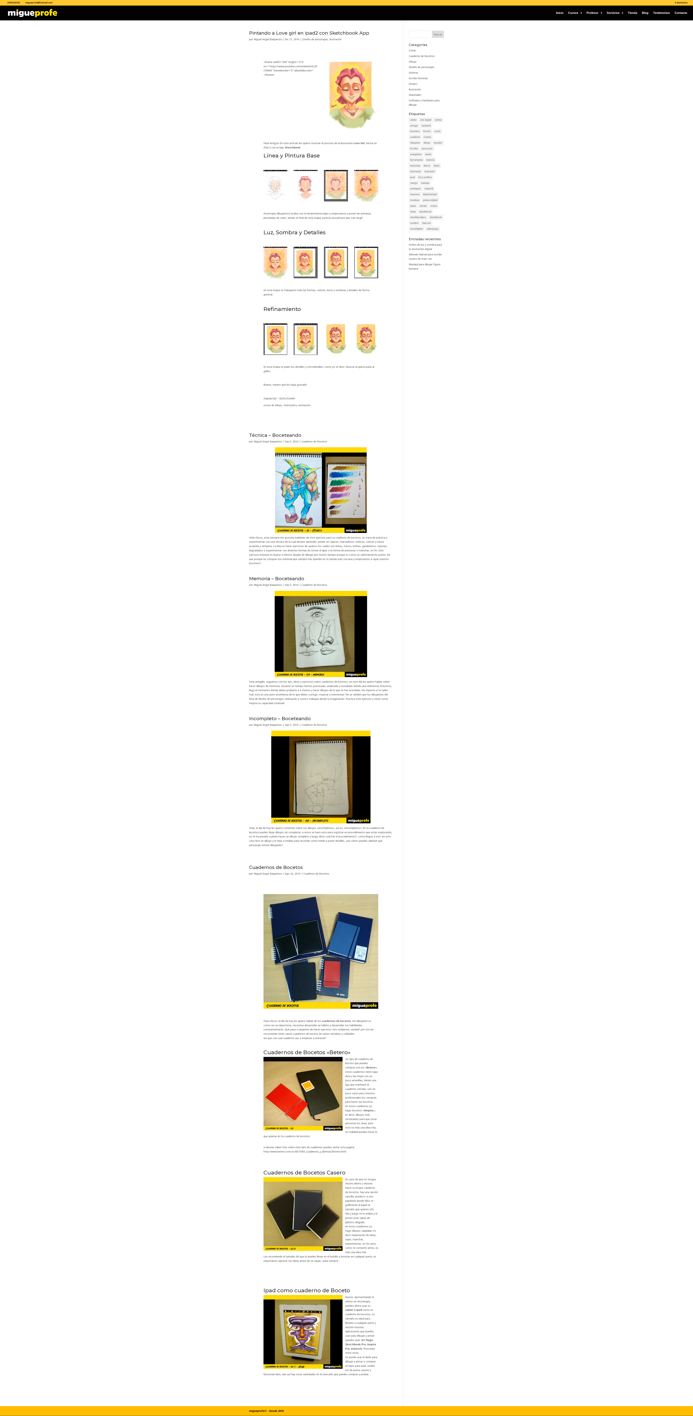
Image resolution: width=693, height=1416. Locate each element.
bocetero (415, 131)
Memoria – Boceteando (276, 578)
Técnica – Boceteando (275, 435)
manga (413, 183)
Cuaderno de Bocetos (314, 441)
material (429, 188)
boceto (427, 131)
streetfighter (416, 228)
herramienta (416, 159)
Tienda (632, 13)
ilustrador (430, 171)
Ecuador (438, 142)
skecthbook (425, 211)
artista (438, 119)
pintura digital (430, 200)
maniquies (415, 188)
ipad (412, 177)
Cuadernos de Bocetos (276, 867)
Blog (645, 13)
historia (430, 159)
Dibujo (413, 61)
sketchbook (436, 217)
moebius (414, 200)
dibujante (415, 142)
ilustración (415, 171)
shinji (413, 211)
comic (437, 131)
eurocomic (427, 148)
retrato (423, 205)
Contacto (681, 13)
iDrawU (413, 83)
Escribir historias (418, 78)
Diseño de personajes (315, 39)
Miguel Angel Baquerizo (268, 39)
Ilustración (335, 39)
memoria (415, 194)
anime (413, 119)
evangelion (416, 154)
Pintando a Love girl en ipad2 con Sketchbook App (309, 33)
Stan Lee (426, 223)
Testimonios (661, 13)
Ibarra (427, 165)
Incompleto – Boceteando (280, 718)
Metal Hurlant (430, 194)
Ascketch (426, 125)
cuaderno (415, 137)
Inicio (559, 13)
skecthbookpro (418, 217)
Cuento (427, 137)
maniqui (425, 183)
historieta (415, 165)
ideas (436, 165)
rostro (433, 205)
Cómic (412, 50)
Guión (428, 154)
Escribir (414, 148)
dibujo (427, 142)
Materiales (415, 94)
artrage (414, 125)
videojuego (433, 228)
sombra (414, 223)
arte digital (425, 119)
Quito (413, 205)
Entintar (413, 72)
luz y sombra (425, 177)
